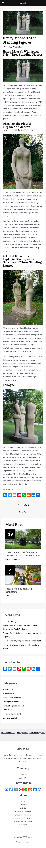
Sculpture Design (9, 714)
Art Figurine (22, 733)
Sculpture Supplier (37, 733)
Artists (5, 689)
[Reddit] (30, 790)
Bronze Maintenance (11, 698)
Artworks (7, 47)
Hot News (17, 559)
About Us (23, 774)
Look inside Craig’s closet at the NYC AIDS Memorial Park (22, 554)
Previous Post (23, 505)
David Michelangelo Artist (13, 621)
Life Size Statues (8, 733)
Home (23, 801)
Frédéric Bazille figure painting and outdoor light (22, 641)
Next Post (23, 512)
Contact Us (23, 778)
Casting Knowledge (10, 702)
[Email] (16, 790)
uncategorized (8, 718)
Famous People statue (11, 706)
